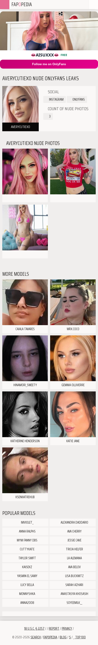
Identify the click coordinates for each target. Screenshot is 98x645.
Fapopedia (50, 637)
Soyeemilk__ (74, 602)
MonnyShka (26, 594)
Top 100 (80, 637)
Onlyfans (78, 99)
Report (54, 628)
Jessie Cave (74, 540)
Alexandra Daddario (74, 522)
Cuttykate (26, 549)
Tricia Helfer (74, 549)
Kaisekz (26, 567)
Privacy (67, 628)
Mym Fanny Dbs (26, 540)
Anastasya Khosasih (74, 594)
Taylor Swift (27, 558)
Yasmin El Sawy (26, 576)
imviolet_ (27, 522)
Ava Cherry (74, 531)
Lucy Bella (27, 585)
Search (36, 637)
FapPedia (21, 4)
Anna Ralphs (27, 531)
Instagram (56, 99)
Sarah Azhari (74, 585)
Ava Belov (74, 567)
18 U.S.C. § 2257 (34, 628)
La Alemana (74, 558)
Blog (63, 637)
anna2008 (27, 602)
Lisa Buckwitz (74, 576)
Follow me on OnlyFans (49, 64)
